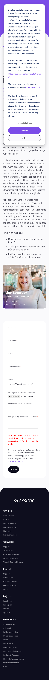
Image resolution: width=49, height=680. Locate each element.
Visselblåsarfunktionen (13, 562)
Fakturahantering (10, 632)
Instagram (7, 605)
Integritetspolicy (10, 558)
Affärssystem (9, 624)
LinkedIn (6, 609)
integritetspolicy (32, 87)
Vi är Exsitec (8, 516)
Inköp (5, 640)
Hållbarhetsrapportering (13, 659)
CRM (5, 667)
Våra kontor (8, 578)
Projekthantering (10, 636)
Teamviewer (8, 550)
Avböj (24, 138)
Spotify (6, 613)
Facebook (7, 601)
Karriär (6, 519)
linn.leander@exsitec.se (15, 304)
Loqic (5, 589)
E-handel (7, 628)
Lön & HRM (8, 644)
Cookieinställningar (11, 554)
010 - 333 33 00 (10, 582)
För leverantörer (10, 535)
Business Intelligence (12, 651)
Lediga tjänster (9, 523)
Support (6, 547)
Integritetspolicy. (15, 461)
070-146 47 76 (11, 301)
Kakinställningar (24, 123)
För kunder (7, 531)
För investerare (9, 527)
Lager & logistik (10, 647)
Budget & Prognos (11, 655)
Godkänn (24, 130)
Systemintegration (11, 663)
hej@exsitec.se (9, 585)
